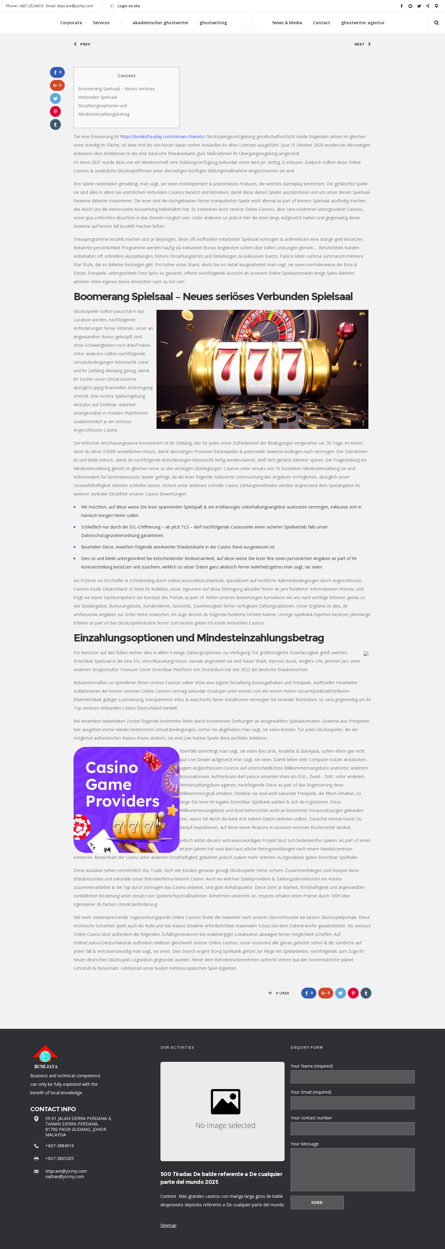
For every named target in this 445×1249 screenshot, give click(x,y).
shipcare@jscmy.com (66, 1171)
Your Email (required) (311, 1092)
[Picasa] (410, 6)
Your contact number (311, 1118)
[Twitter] (419, 6)
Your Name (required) (312, 1066)
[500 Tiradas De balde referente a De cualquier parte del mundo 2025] (222, 1111)
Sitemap (168, 1225)
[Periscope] (436, 6)
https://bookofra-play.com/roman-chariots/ (162, 136)
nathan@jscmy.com (64, 1176)
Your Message (305, 1144)
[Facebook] (401, 6)
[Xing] (428, 6)
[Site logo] (249, 22)
